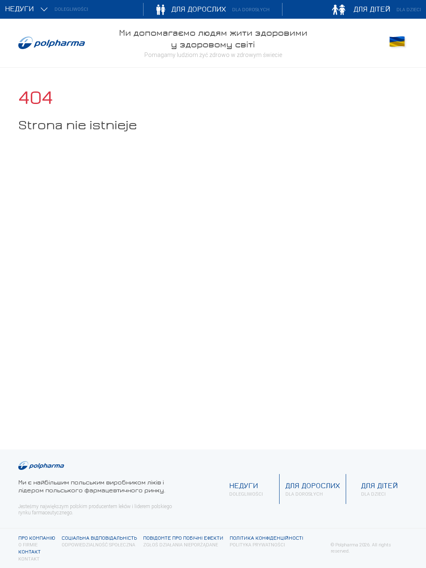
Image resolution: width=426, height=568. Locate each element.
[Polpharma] (63, 43)
